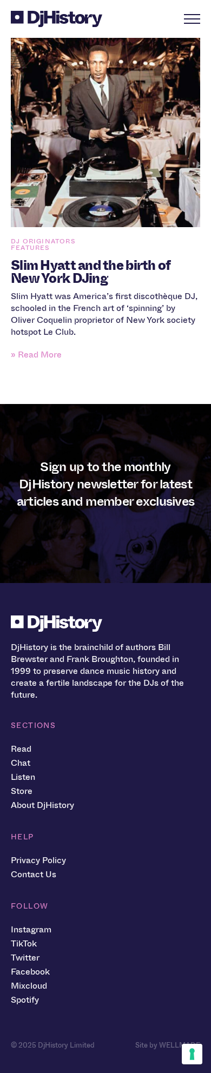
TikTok (24, 943)
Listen (23, 777)
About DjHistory (42, 805)
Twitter (25, 957)
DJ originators (43, 241)
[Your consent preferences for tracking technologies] (192, 1054)
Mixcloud (29, 985)
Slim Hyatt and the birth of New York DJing (91, 272)
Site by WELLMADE (167, 1045)
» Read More (36, 354)
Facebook (30, 971)
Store (21, 791)
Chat (20, 763)
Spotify (25, 999)
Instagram (31, 929)
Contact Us (33, 874)
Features (30, 248)
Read (21, 749)
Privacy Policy (38, 860)
